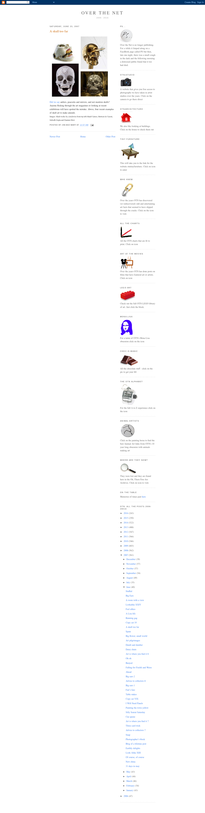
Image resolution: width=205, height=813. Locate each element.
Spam (128, 631)
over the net (102, 13)
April (129, 776)
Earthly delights (133, 748)
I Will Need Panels (134, 703)
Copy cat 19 (131, 622)
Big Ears (130, 595)
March (129, 780)
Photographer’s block (135, 739)
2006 (126, 795)
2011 (126, 536)
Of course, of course (135, 757)
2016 (126, 513)
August (129, 577)
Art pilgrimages (133, 640)
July (128, 582)
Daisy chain (131, 649)
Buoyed (129, 662)
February (130, 785)
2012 (126, 531)
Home (83, 136)
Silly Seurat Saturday (135, 712)
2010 (126, 541)
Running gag (131, 618)
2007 (126, 554)
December (131, 559)
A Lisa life (130, 613)
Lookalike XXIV (133, 604)
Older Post (110, 136)
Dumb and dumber (134, 644)
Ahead (128, 671)
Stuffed (129, 591)
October (130, 568)
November (131, 563)
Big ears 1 (130, 685)
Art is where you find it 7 (137, 721)
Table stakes (131, 694)
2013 (126, 527)
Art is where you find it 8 (137, 653)
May (128, 771)
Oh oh (128, 658)
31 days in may (132, 766)
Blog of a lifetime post (136, 743)
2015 (126, 517)
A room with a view (135, 600)
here (144, 496)
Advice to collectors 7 (136, 730)
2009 (126, 545)
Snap (128, 734)
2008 (126, 550)
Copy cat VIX (132, 698)
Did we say (55, 101)
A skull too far (59, 31)
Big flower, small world (136, 635)
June (128, 586)
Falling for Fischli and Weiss (139, 667)
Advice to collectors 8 (136, 680)
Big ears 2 (130, 676)
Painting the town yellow (137, 707)
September (131, 573)
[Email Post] (91, 125)
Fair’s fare (130, 689)
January (130, 790)
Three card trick (133, 725)
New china (130, 761)
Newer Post (55, 136)
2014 (126, 522)
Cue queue (130, 716)
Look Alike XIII (133, 752)
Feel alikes (130, 609)
